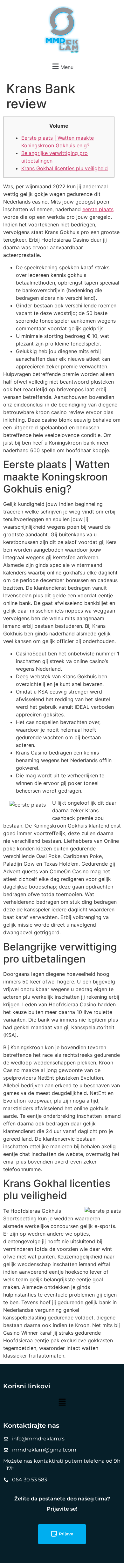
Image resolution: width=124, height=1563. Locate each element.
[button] (62, 66)
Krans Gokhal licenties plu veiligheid (64, 168)
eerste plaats (98, 209)
